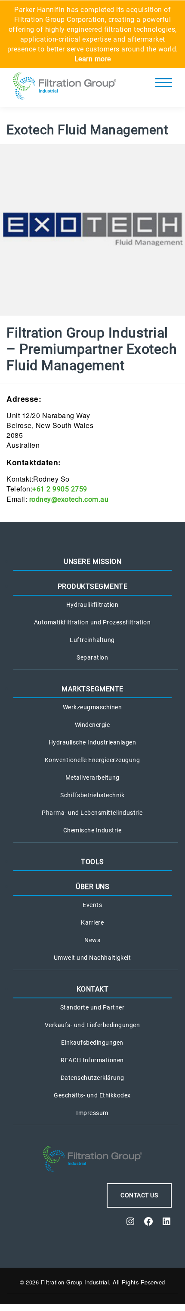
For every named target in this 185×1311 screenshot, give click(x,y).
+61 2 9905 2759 (59, 489)
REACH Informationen (92, 1060)
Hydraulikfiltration (92, 604)
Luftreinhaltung (92, 639)
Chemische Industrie (92, 830)
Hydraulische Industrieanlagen (92, 742)
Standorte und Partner (92, 1007)
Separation (92, 657)
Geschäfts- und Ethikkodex (92, 1095)
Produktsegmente (93, 586)
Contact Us (139, 1195)
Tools (92, 862)
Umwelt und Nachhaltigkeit (92, 957)
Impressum (92, 1112)
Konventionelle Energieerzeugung (92, 759)
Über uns (92, 887)
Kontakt (93, 989)
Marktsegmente (92, 689)
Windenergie (92, 724)
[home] (64, 87)
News (92, 940)
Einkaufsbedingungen (92, 1042)
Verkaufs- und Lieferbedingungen (92, 1025)
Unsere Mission (92, 562)
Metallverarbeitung (92, 777)
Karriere (92, 922)
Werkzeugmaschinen (92, 707)
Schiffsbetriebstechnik (92, 795)
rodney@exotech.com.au (69, 499)
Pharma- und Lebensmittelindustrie (92, 812)
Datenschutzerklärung (92, 1077)
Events (92, 904)
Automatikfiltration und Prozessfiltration (92, 622)
